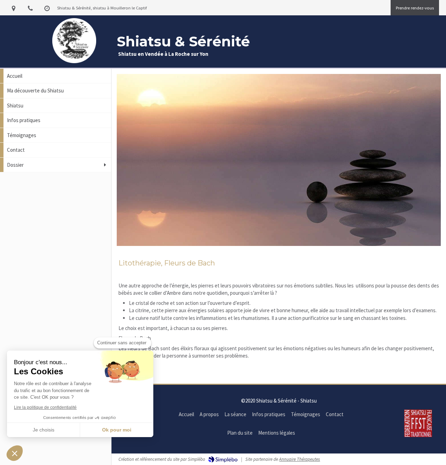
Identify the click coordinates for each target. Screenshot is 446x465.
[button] (14, 453)
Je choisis (43, 430)
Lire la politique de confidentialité (45, 407)
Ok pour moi (116, 430)
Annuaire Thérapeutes (299, 459)
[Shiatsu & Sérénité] (74, 61)
